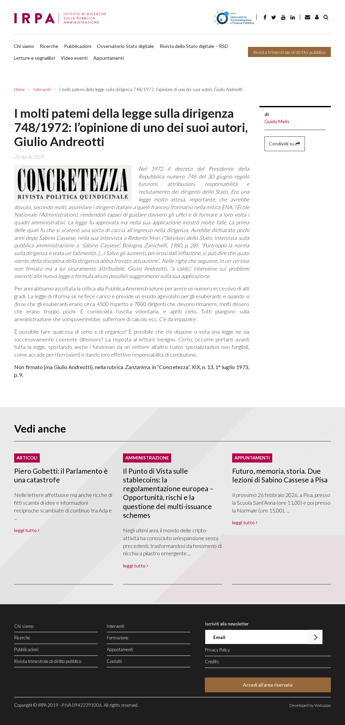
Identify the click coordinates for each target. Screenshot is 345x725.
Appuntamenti (108, 58)
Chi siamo (24, 46)
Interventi (115, 626)
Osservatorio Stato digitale (125, 46)
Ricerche (49, 46)
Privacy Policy (217, 649)
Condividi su (282, 143)
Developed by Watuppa (310, 705)
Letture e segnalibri (34, 58)
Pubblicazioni (77, 46)
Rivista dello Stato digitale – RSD (194, 46)
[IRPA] (62, 18)
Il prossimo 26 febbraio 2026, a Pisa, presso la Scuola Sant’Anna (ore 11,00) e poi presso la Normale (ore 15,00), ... (281, 502)
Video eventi (74, 58)
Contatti (114, 661)
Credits (212, 661)
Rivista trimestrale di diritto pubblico (289, 52)
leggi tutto (26, 530)
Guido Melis (276, 121)
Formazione (117, 637)
